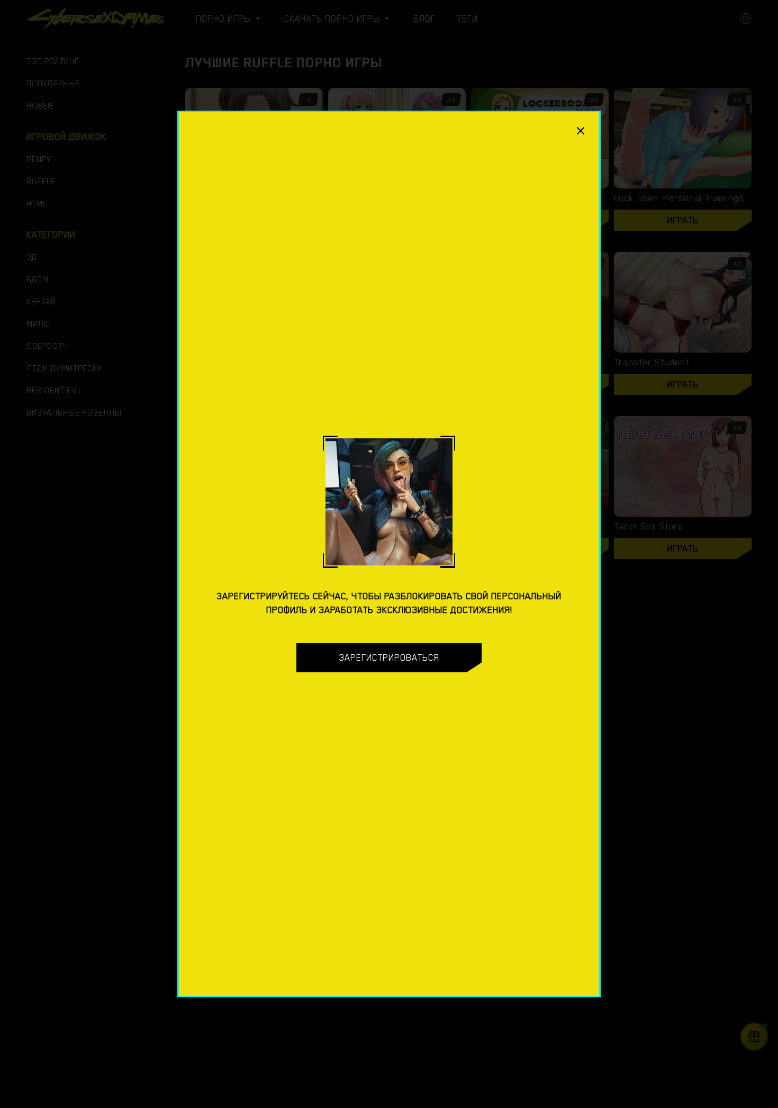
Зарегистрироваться (389, 657)
